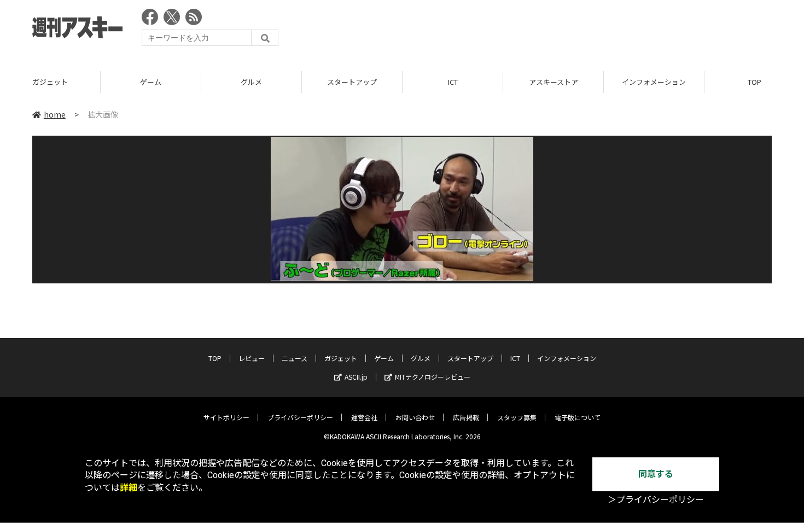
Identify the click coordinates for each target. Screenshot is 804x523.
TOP (215, 358)
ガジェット (50, 82)
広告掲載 (466, 417)
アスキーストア (553, 82)
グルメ (251, 82)
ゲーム (150, 82)
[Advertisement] (573, 30)
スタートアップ (352, 82)
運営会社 (364, 417)
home (55, 114)
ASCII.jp (356, 376)
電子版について (578, 417)
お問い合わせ (415, 417)
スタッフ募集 (517, 417)
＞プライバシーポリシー (656, 500)
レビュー (251, 358)
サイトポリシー (226, 417)
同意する (655, 474)
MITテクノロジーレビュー (432, 376)
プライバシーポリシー (300, 417)
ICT (453, 82)
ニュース (294, 358)
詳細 (128, 488)
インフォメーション (654, 82)
